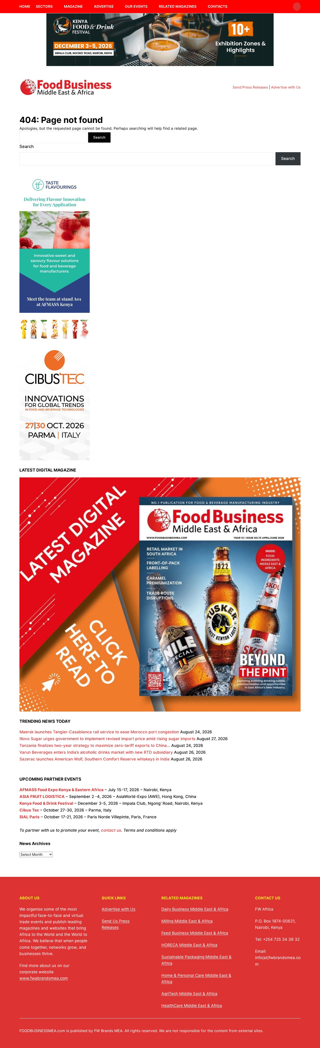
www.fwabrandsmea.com (43, 978)
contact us (111, 830)
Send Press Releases (250, 87)
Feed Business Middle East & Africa (194, 933)
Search (26, 146)
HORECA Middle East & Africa (189, 945)
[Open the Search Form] (297, 6)
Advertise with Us (286, 87)
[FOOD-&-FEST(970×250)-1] (160, 63)
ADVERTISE (104, 6)
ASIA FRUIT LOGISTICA (42, 796)
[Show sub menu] (55, 6)
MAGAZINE (73, 6)
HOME (24, 6)
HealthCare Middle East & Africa (191, 1005)
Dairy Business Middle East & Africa (194, 909)
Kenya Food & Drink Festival (46, 803)
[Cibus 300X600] (54, 456)
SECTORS (44, 6)
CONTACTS (217, 6)
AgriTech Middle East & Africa (189, 993)
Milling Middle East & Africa (187, 921)
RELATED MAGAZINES (178, 6)
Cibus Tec (29, 810)
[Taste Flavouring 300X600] (54, 309)
